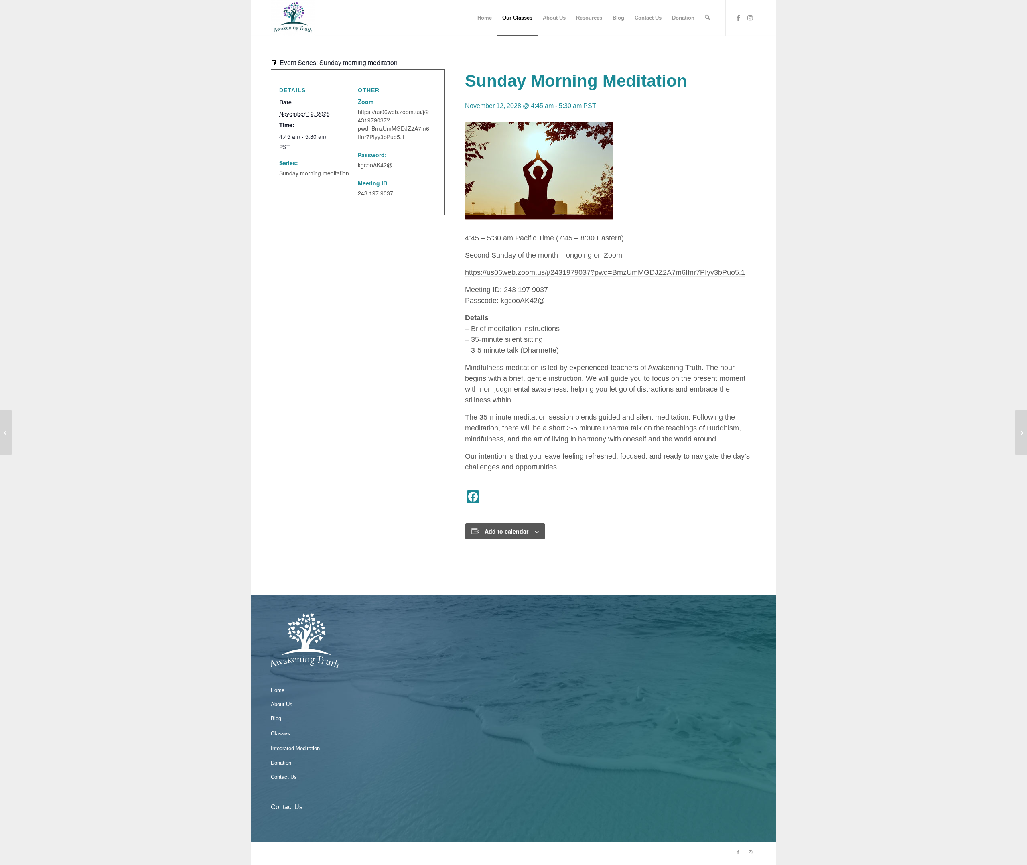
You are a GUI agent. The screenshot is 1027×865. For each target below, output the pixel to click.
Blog (276, 718)
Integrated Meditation (295, 748)
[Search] (707, 18)
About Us (281, 704)
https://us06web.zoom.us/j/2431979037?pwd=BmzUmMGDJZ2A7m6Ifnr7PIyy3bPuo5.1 (605, 272)
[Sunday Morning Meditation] (6, 432)
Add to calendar (506, 531)
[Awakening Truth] (293, 18)
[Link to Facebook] (738, 18)
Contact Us (284, 777)
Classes (280, 734)
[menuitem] (484, 18)
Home (277, 690)
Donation (281, 763)
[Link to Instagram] (750, 18)
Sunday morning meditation (314, 173)
